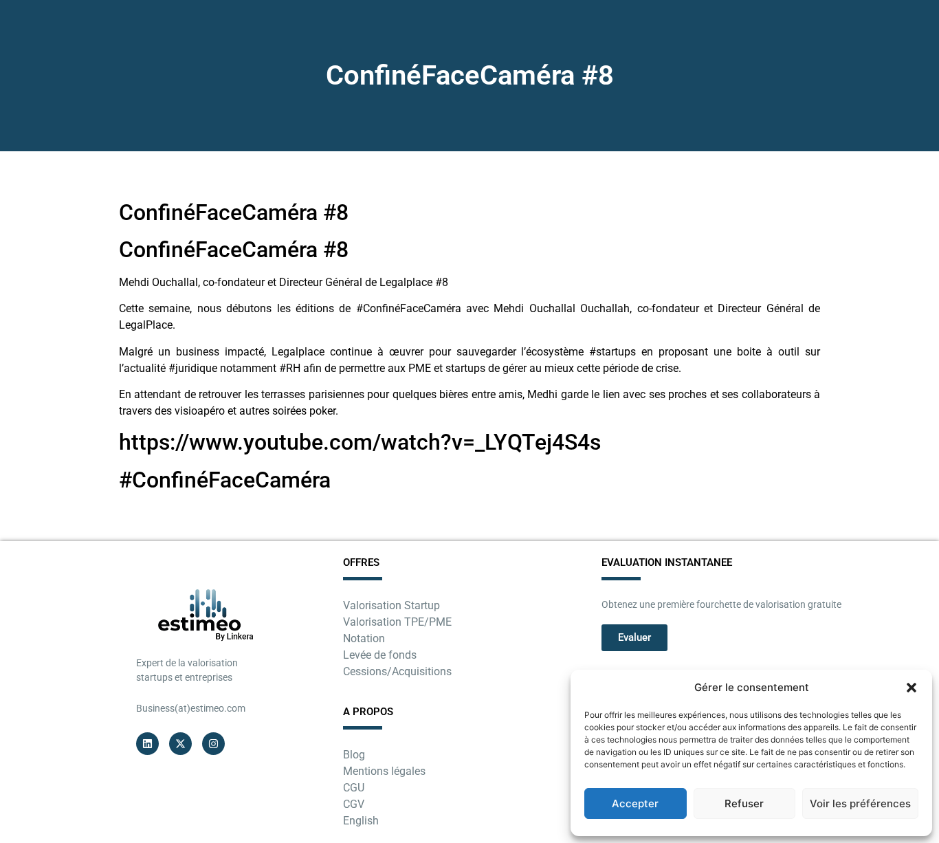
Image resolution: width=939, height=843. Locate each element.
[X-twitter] (180, 743)
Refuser (744, 803)
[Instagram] (213, 743)
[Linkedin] (147, 743)
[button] (911, 687)
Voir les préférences (860, 803)
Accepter (635, 803)
